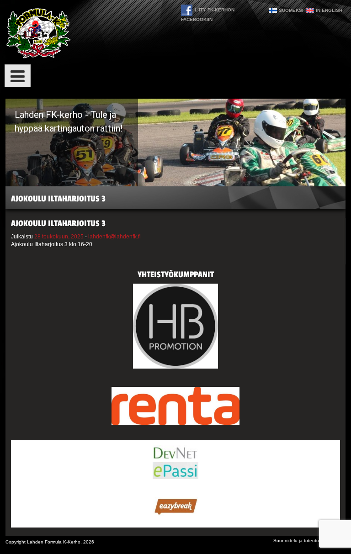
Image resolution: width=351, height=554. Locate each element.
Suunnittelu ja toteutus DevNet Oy (309, 540)
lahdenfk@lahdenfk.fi (114, 236)
